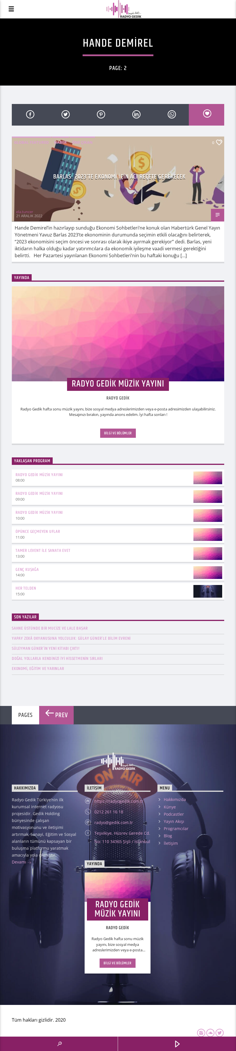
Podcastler (174, 814)
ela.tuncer (24, 211)
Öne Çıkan (82, 142)
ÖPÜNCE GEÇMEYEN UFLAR (38, 531)
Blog (168, 835)
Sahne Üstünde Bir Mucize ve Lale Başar (49, 628)
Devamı (19, 862)
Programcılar (176, 828)
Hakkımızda (175, 799)
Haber (60, 142)
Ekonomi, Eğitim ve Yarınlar (38, 668)
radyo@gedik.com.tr (113, 822)
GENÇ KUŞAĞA (27, 569)
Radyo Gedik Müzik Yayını (39, 474)
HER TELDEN (26, 588)
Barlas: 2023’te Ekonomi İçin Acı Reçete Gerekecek (119, 177)
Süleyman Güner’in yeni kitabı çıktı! (46, 648)
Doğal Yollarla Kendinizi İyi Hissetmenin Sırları (57, 658)
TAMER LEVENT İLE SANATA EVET (43, 550)
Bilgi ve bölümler (118, 433)
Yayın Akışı (174, 821)
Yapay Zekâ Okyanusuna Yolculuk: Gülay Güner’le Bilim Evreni (71, 638)
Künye (170, 807)
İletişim (171, 843)
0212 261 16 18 (108, 812)
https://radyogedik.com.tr (118, 801)
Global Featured (31, 142)
